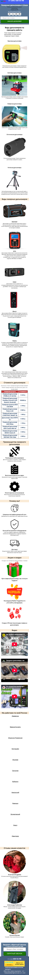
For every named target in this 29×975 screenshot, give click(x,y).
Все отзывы (9, 964)
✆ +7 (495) (14, 959)
